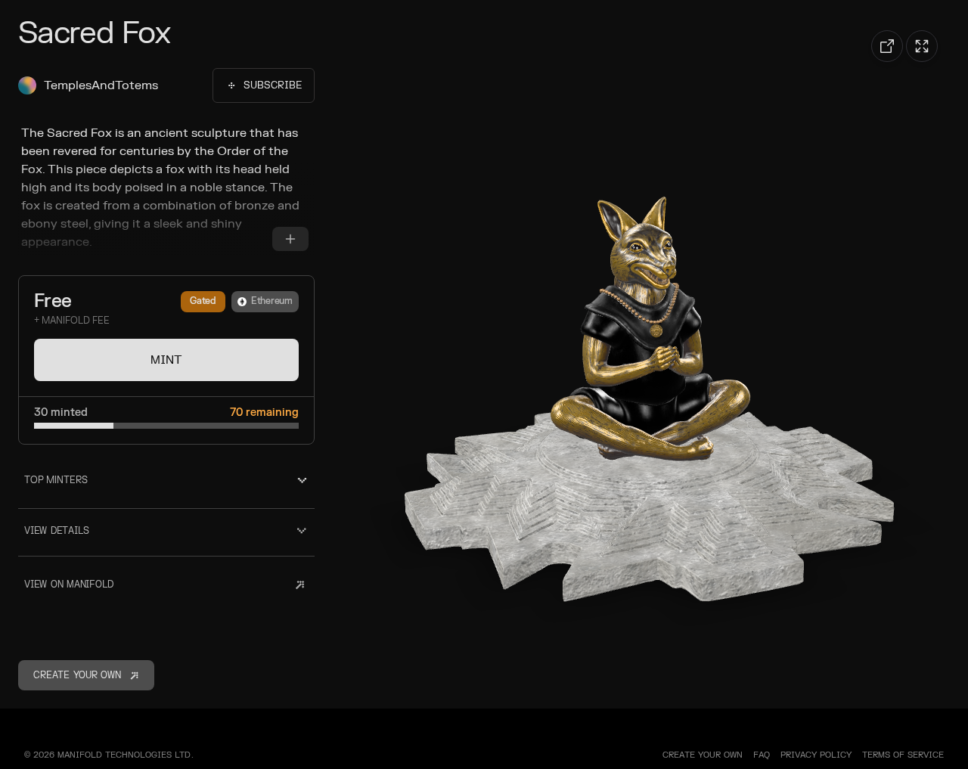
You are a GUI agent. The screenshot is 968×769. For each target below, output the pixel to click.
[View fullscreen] (922, 46)
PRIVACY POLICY (816, 755)
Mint (166, 359)
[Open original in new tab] (887, 46)
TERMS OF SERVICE (903, 755)
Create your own (702, 755)
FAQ (761, 755)
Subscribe (273, 85)
